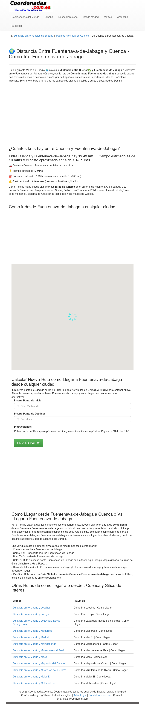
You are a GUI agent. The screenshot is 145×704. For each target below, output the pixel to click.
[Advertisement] (72, 114)
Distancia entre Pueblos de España (33, 35)
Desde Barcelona (68, 17)
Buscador (16, 25)
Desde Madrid (91, 17)
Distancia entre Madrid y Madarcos (32, 630)
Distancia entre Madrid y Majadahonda (34, 643)
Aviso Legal (80, 695)
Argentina (122, 17)
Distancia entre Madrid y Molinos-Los (33, 683)
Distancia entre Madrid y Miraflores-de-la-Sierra (39, 670)
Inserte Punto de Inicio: (28, 400)
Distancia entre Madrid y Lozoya (31, 614)
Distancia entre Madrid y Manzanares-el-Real (38, 650)
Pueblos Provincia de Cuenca (72, 35)
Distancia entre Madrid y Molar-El (31, 676)
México (108, 17)
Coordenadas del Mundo (25, 17)
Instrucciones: (23, 426)
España (49, 17)
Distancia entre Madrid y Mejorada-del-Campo (39, 663)
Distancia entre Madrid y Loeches (31, 607)
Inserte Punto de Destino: (29, 413)
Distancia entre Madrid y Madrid (31, 637)
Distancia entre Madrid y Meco (30, 657)
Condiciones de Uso (100, 695)
